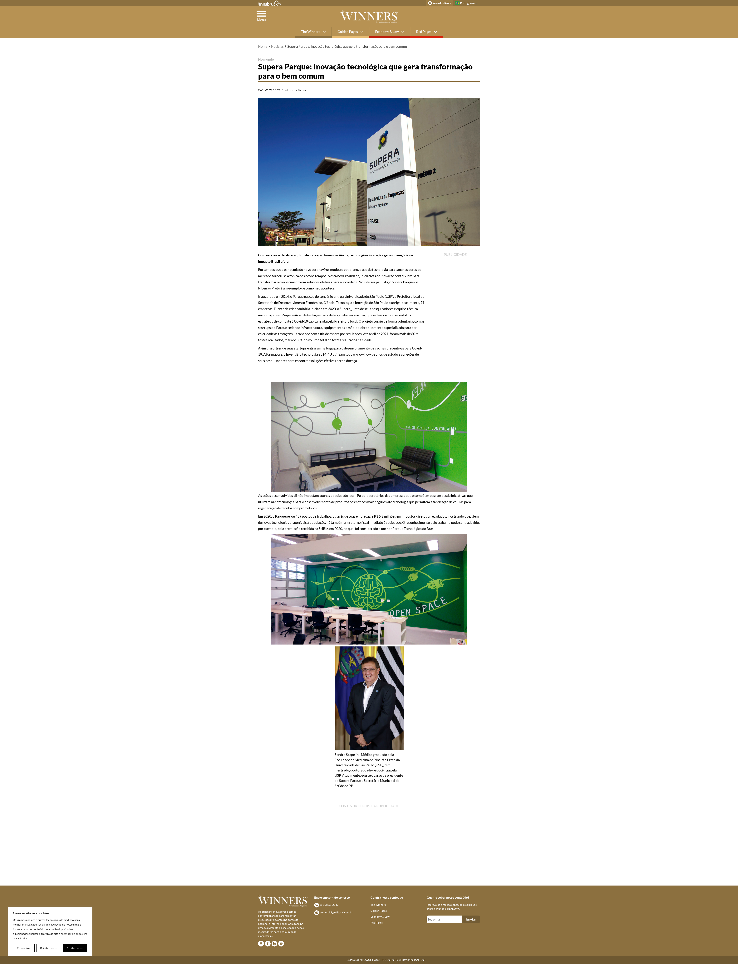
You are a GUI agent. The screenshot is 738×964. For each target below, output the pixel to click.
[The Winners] (369, 16)
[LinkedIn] (274, 943)
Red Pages (424, 31)
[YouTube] (281, 943)
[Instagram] (261, 943)
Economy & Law (387, 31)
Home (262, 46)
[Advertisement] (461, 316)
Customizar (24, 948)
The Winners (311, 31)
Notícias (277, 46)
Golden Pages (347, 31)
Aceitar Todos (75, 948)
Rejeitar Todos (48, 948)
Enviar (471, 919)
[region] (50, 931)
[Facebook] (268, 943)
